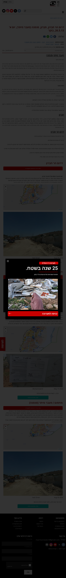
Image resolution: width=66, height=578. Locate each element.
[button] (8, 261)
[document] (33, 289)
